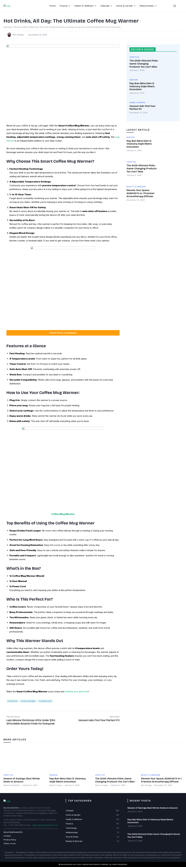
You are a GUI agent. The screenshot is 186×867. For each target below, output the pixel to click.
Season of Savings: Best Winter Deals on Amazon (152, 808)
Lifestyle (12, 701)
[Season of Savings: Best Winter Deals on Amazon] (24, 759)
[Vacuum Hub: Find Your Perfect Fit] (168, 110)
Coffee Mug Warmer (63, 514)
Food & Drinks (28, 701)
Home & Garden (137, 103)
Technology (45, 701)
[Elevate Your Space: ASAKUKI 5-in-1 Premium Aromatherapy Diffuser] (170, 195)
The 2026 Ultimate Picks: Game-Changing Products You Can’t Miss (143, 63)
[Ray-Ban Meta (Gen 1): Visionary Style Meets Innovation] (168, 87)
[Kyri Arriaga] (9, 34)
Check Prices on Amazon (63, 332)
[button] (177, 6)
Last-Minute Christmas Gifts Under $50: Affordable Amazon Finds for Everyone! (30, 722)
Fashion (133, 80)
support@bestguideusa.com (45, 825)
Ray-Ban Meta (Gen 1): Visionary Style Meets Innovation (142, 86)
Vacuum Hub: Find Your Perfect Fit (99, 720)
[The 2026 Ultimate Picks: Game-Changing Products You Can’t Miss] (168, 64)
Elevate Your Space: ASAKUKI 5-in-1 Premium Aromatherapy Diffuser (140, 193)
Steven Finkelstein (11, 785)
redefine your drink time (76, 691)
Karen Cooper (55, 785)
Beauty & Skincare (136, 187)
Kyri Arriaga (18, 34)
